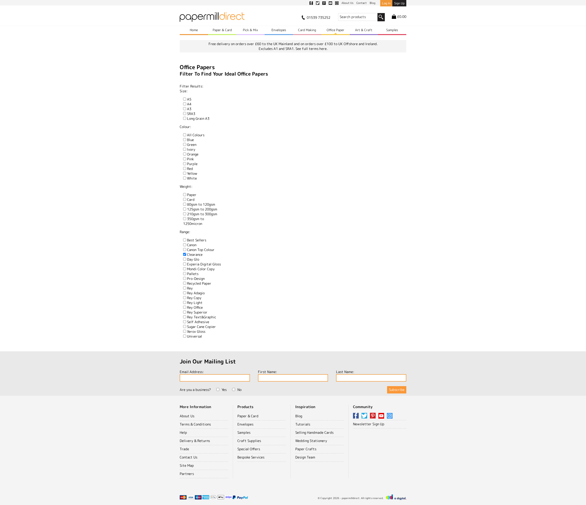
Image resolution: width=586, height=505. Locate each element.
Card (191, 199)
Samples (392, 30)
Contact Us (188, 457)
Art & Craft (363, 30)
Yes (224, 389)
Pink (190, 159)
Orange (192, 154)
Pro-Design (196, 278)
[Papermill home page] (212, 18)
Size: (183, 91)
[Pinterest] (373, 416)
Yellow (192, 173)
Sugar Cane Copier (201, 326)
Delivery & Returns (195, 440)
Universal (194, 336)
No (239, 389)
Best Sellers (196, 240)
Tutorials (302, 424)
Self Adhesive (198, 321)
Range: (185, 231)
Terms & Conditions (195, 424)
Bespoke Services (250, 457)
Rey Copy (194, 297)
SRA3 (191, 113)
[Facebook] (356, 416)
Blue (190, 139)
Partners (187, 473)
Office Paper (335, 30)
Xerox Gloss (196, 331)
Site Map (187, 465)
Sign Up (399, 3)
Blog (298, 416)
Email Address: (192, 371)
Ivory (191, 149)
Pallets (192, 273)
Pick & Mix (250, 30)
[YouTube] (382, 416)
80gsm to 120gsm (201, 204)
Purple (192, 163)
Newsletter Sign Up (368, 424)
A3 (189, 108)
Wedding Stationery (311, 440)
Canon (191, 245)
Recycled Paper (199, 283)
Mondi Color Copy (201, 269)
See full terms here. (312, 48)
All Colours (195, 135)
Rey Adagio (196, 293)
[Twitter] (365, 416)
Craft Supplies (249, 440)
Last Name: (345, 371)
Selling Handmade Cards (314, 432)
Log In (386, 3)
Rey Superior (197, 312)
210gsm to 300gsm (202, 214)
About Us (187, 416)
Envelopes (278, 30)
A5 (189, 99)
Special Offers (248, 449)
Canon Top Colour (200, 249)
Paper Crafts (305, 449)
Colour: (185, 126)
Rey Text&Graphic (201, 317)
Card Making (307, 30)
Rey (190, 288)
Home (194, 30)
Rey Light (195, 302)
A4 (189, 104)
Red (190, 168)
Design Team (305, 457)
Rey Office (195, 307)
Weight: (186, 186)
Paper (191, 194)
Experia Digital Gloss (204, 264)
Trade (184, 449)
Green (191, 144)
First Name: (267, 371)
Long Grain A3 (198, 118)
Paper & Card (222, 30)
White (192, 178)
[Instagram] (390, 416)
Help (183, 432)
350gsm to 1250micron (193, 221)
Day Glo (193, 259)
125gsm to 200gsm (202, 209)
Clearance (195, 254)
